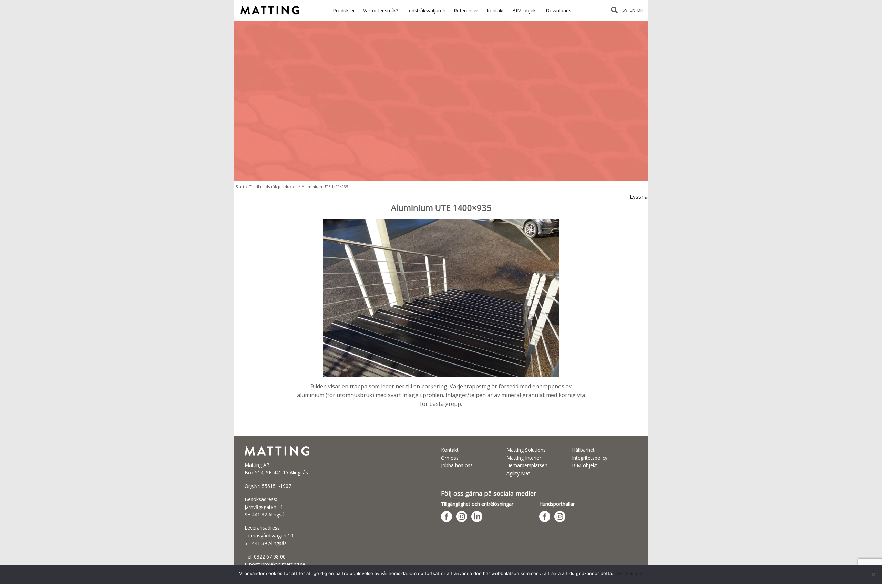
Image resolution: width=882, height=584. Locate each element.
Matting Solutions (526, 450)
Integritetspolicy (589, 457)
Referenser (466, 10)
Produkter (344, 10)
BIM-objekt (524, 10)
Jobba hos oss (457, 465)
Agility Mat (518, 473)
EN (632, 10)
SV (625, 10)
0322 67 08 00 (270, 556)
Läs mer (634, 573)
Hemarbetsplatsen (526, 465)
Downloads (558, 10)
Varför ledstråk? (380, 10)
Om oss (450, 457)
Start (240, 186)
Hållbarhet (583, 450)
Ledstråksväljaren (425, 10)
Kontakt (495, 10)
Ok (620, 573)
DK (640, 10)
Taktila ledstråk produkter (273, 186)
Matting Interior (523, 457)
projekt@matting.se (283, 564)
